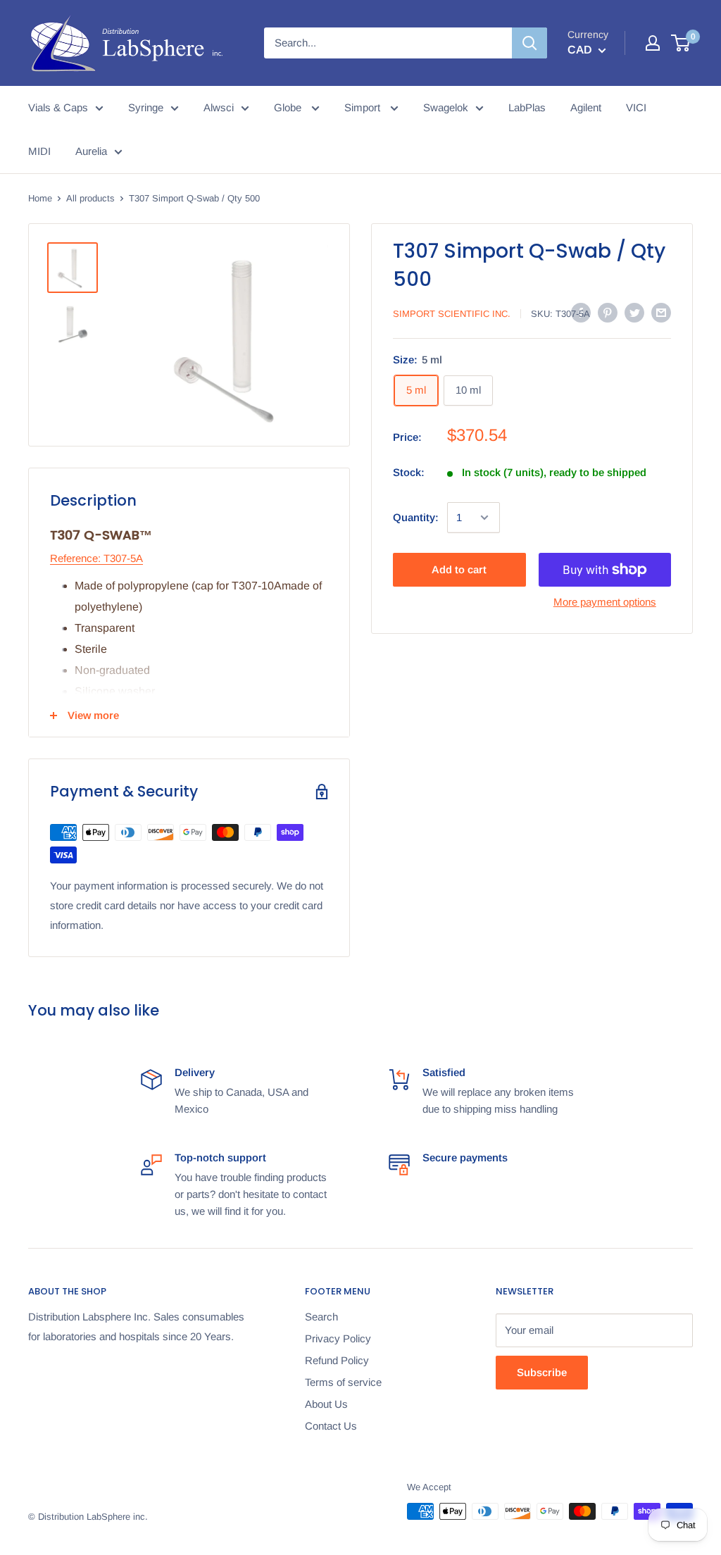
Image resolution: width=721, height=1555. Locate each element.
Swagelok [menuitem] (445, 107)
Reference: (75, 558)
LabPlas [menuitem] (527, 107)
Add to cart (459, 569)
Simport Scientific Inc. (451, 313)
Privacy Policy (338, 1338)
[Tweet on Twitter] (634, 312)
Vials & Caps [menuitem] (58, 107)
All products (90, 198)
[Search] (529, 42)
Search (321, 1317)
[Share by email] (661, 312)
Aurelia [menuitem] (91, 151)
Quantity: (416, 517)
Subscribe (542, 1372)
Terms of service (343, 1382)
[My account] (653, 43)
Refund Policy (337, 1360)
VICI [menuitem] (636, 107)
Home (40, 198)
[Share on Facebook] (581, 312)
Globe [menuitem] (289, 107)
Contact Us (331, 1426)
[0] (681, 43)
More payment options (604, 602)
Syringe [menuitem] (145, 107)
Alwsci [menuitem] (218, 107)
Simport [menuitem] (363, 107)
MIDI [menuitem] (39, 151)
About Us (326, 1404)
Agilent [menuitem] (585, 107)
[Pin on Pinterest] (607, 312)
